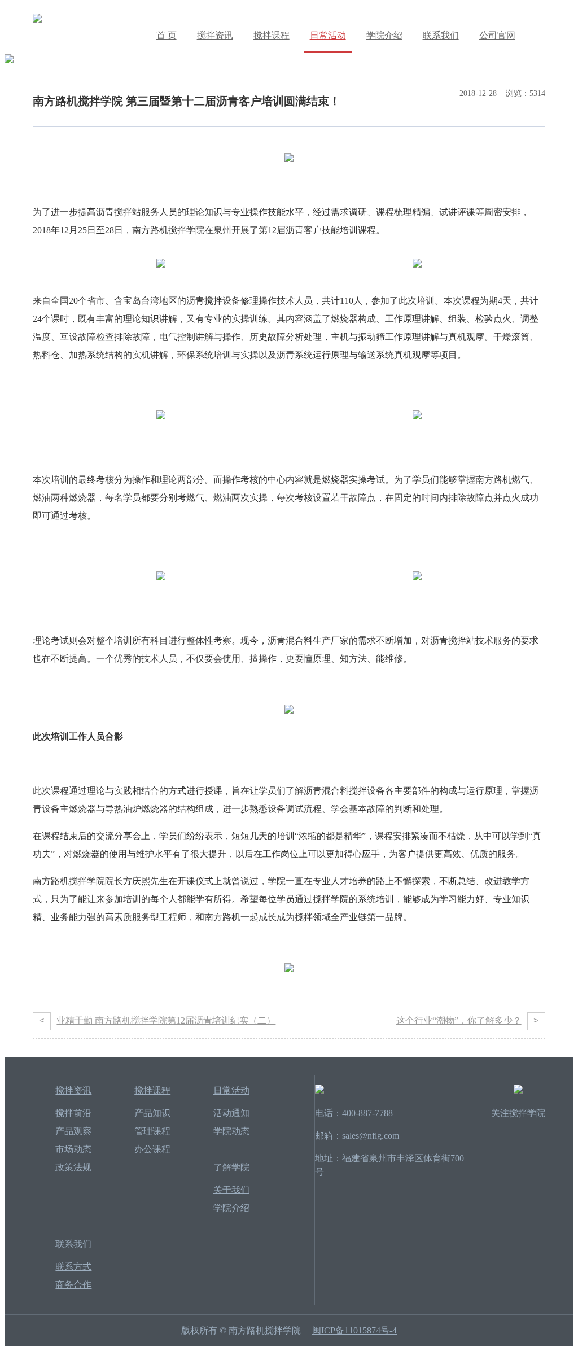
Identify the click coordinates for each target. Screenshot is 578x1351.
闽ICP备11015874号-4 (354, 1330)
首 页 (166, 35)
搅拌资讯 (215, 35)
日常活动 (328, 35)
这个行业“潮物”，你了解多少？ (467, 1021)
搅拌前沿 (73, 1113)
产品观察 (73, 1131)
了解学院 (231, 1167)
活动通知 (231, 1113)
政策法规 (73, 1167)
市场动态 (73, 1149)
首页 (39, 70)
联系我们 (441, 35)
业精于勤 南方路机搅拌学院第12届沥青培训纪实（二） (157, 1021)
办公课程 (152, 1149)
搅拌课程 (271, 35)
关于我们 (231, 1190)
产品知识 (152, 1113)
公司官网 (497, 35)
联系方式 (73, 1266)
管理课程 (152, 1131)
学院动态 (114, 70)
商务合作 (73, 1284)
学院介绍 (384, 35)
